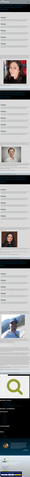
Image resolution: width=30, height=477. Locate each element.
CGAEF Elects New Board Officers (7, 402)
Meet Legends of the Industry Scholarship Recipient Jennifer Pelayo (13, 179)
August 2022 (5, 418)
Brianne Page (10, 11)
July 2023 (4, 416)
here (9, 85)
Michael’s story (2, 369)
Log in (4, 434)
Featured (4, 428)
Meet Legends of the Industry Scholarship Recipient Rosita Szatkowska (12, 94)
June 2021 (4, 419)
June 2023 (4, 417)
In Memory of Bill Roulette (6, 403)
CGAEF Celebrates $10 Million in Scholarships (9, 404)
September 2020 (5, 420)
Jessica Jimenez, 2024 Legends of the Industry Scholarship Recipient (14, 7)
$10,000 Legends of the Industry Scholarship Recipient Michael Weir (13, 263)
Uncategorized (5, 429)
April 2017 (4, 423)
